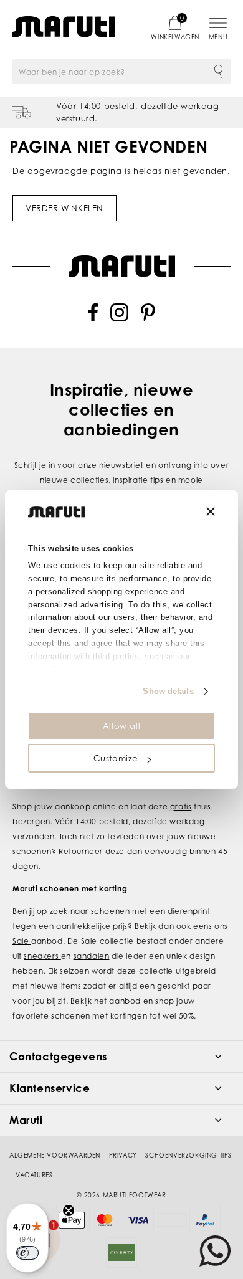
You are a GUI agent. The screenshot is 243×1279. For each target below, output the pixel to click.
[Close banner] (210, 511)
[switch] (27, 1253)
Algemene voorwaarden (54, 1155)
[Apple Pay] (71, 1220)
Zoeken (218, 71)
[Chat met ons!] (215, 1251)
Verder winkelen (64, 208)
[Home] (63, 26)
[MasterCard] (104, 1220)
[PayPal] (205, 1220)
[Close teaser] (68, 1210)
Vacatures (34, 1175)
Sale (21, 941)
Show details (168, 691)
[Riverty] (121, 1252)
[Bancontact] (171, 1220)
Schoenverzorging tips (188, 1155)
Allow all (121, 726)
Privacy (123, 1155)
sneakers (42, 956)
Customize (115, 758)
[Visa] (138, 1220)
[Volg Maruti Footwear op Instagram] (119, 318)
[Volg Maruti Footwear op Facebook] (93, 318)
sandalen (92, 956)
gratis (181, 806)
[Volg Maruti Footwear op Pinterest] (148, 318)
